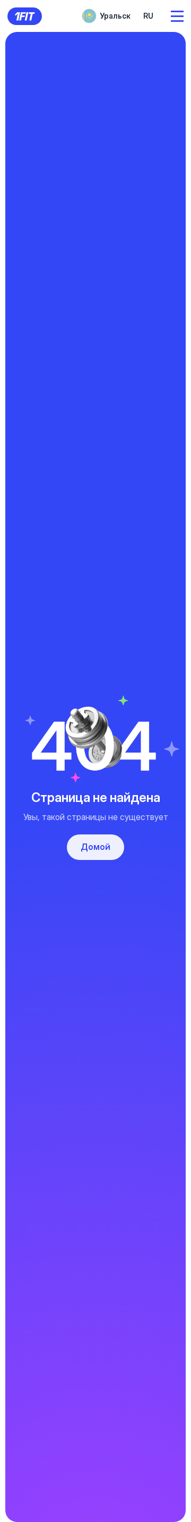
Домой (95, 846)
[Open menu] (177, 16)
